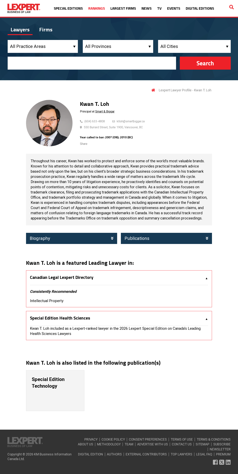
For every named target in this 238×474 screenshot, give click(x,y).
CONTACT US (182, 444)
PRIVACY (91, 439)
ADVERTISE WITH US (152, 444)
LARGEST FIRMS (123, 8)
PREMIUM (223, 454)
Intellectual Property (46, 301)
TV (159, 8)
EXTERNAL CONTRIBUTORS (146, 454)
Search (205, 63)
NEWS (146, 8)
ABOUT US (85, 444)
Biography (40, 238)
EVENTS (173, 8)
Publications (137, 238)
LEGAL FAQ (204, 454)
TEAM (129, 444)
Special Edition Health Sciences (60, 318)
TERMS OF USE (182, 439)
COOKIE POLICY (113, 439)
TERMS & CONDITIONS (214, 439)
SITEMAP (202, 444)
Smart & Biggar (105, 111)
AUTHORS (114, 454)
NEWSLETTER (220, 449)
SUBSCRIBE (222, 444)
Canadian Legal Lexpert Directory (61, 277)
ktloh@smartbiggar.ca (131, 121)
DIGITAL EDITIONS (200, 8)
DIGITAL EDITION (90, 454)
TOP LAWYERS (181, 454)
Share (83, 144)
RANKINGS (96, 8)
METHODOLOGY (109, 444)
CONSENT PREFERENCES (148, 439)
